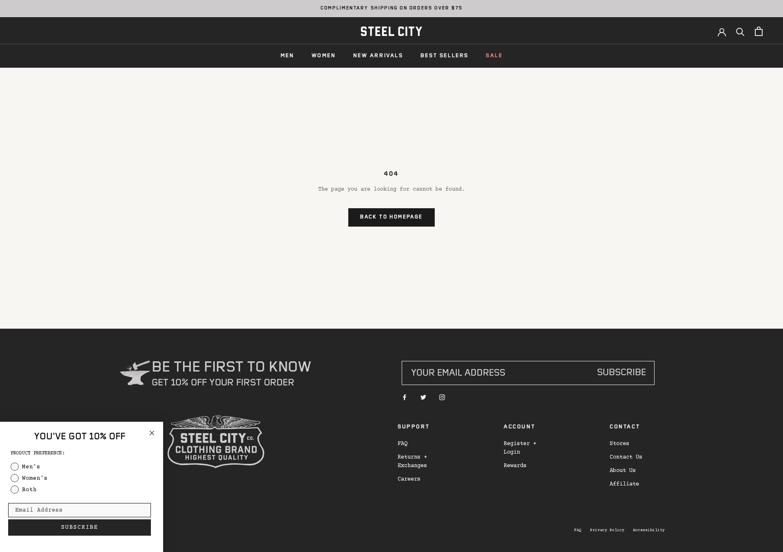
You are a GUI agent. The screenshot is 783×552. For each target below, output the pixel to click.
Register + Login (520, 448)
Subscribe (621, 373)
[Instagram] (442, 398)
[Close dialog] (152, 433)
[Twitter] (423, 398)
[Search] (740, 31)
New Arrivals (378, 56)
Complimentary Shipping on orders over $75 (391, 8)
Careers (409, 479)
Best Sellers (444, 56)
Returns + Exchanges (412, 461)
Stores (619, 444)
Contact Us (626, 457)
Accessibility (649, 530)
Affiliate (624, 484)
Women (324, 56)
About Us (623, 470)
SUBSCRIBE (79, 527)
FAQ (402, 444)
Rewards (515, 466)
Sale (494, 56)
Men (287, 56)
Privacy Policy (607, 530)
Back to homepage (391, 217)
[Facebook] (404, 398)
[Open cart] (759, 31)
